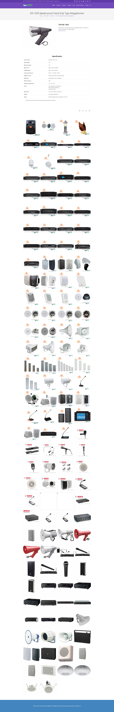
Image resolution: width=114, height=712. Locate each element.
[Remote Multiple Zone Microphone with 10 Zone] (48, 416)
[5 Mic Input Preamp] (82, 178)
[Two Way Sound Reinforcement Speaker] (31, 280)
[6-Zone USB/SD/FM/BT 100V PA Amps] (82, 212)
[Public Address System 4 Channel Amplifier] (82, 195)
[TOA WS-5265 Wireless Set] (82, 552)
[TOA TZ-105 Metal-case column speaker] (31, 585)
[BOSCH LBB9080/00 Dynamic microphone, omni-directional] (31, 467)
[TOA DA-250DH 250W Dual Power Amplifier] (65, 602)
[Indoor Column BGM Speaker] (31, 382)
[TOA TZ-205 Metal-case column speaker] (82, 569)
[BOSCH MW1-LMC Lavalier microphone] (82, 433)
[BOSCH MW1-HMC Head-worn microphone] (48, 450)
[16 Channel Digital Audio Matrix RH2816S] (65, 178)
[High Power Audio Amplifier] (48, 195)
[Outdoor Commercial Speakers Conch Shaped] (82, 127)
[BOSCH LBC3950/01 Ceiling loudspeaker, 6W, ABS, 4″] (31, 484)
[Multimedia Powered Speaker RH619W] (65, 399)
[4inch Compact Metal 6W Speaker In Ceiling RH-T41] (31, 331)
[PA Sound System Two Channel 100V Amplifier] (31, 212)
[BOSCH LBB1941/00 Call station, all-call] (65, 518)
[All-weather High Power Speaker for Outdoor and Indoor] (48, 365)
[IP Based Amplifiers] (48, 433)
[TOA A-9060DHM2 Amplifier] (48, 585)
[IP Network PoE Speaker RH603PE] (48, 127)
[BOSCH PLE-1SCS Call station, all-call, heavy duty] (82, 484)
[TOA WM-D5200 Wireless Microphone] (65, 569)
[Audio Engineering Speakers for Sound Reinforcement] (48, 263)
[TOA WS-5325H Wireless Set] (65, 552)
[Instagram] (85, 1)
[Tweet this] (82, 111)
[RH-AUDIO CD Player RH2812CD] (82, 144)
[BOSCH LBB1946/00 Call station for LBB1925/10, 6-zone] (48, 518)
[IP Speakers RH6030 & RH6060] (65, 416)
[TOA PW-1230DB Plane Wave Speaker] (82, 636)
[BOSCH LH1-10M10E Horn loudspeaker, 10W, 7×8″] (48, 467)
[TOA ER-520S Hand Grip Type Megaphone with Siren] (31, 552)
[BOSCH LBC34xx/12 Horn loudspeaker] (65, 467)
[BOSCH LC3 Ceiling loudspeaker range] (82, 467)
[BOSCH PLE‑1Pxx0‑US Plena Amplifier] (48, 501)
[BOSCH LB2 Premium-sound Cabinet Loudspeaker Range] (65, 484)
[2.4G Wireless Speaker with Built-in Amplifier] (48, 399)
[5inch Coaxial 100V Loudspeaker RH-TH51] (65, 314)
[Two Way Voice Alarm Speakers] (65, 263)
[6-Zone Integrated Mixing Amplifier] (31, 229)
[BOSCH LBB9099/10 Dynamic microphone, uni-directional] (82, 450)
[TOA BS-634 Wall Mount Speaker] (31, 670)
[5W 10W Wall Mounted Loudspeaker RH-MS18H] (31, 297)
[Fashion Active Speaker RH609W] (82, 399)
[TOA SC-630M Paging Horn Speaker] (82, 619)
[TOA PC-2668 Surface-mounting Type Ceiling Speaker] (65, 670)
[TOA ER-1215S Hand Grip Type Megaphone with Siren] (82, 535)
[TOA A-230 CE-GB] (48, 602)
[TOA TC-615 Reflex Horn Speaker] (31, 636)
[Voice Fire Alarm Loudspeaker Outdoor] (48, 348)
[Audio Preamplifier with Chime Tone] (31, 195)
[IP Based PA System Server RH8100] (82, 416)
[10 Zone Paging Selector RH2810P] (48, 178)
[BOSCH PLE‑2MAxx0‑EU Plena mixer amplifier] (65, 501)
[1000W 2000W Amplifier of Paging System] (48, 212)
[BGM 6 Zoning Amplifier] (65, 229)
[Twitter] (77, 1)
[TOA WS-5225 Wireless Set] (48, 569)
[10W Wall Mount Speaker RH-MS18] (48, 297)
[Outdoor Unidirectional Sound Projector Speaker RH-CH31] (65, 382)
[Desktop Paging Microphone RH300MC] (82, 382)
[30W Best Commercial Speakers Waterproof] (31, 348)
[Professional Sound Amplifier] (31, 144)
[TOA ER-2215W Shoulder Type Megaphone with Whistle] (48, 535)
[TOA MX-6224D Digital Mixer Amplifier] (48, 619)
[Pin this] (89, 111)
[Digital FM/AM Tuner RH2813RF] (65, 144)
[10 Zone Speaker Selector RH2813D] (82, 161)
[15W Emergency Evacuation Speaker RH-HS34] (82, 348)
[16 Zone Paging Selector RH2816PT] (31, 178)
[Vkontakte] (90, 1)
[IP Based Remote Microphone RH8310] (65, 433)
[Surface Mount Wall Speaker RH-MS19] (65, 280)
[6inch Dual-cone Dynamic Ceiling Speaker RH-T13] (48, 331)
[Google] (79, 1)
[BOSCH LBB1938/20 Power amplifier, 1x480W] (31, 518)
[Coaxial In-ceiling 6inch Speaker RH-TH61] (48, 314)
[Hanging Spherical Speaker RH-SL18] (48, 161)
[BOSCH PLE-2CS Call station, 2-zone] (31, 501)
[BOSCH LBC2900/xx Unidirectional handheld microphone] (65, 450)
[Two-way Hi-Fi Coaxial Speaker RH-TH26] (82, 314)
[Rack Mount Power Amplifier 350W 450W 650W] (65, 212)
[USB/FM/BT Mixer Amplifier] (82, 229)
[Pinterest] (88, 1)
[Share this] (79, 111)
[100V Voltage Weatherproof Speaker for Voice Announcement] (82, 365)
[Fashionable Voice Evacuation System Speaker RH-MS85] (82, 263)
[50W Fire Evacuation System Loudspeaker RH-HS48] (82, 331)
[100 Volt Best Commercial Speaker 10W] (48, 280)
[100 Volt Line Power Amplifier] (65, 195)
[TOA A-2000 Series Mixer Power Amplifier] (65, 619)
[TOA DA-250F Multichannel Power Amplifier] (82, 602)
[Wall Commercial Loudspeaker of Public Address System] (65, 297)
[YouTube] (83, 1)
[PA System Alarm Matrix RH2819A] (65, 161)
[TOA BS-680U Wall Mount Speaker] (48, 670)
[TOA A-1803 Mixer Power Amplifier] (31, 602)
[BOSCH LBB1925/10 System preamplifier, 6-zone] (82, 518)
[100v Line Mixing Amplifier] (31, 246)
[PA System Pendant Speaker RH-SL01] (31, 161)
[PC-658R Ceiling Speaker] (31, 687)
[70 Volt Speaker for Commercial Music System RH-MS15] (82, 280)
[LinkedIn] (81, 1)
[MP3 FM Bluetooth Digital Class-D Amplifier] (31, 263)
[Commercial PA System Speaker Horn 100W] (65, 331)
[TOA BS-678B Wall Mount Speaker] (48, 653)
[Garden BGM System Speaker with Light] (65, 127)
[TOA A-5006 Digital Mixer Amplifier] (31, 619)
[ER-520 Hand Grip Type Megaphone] (48, 552)
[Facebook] (75, 1)
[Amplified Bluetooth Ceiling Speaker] (31, 399)
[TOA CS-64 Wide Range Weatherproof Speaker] (48, 636)
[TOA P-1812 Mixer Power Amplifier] (82, 585)
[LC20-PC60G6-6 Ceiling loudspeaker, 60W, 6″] (48, 484)
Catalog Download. (62, 30)
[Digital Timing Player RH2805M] (48, 144)
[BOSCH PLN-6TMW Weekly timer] (82, 501)
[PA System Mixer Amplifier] (65, 246)
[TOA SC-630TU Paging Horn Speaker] (65, 636)
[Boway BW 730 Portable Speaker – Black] (31, 127)
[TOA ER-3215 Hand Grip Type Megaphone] (65, 535)
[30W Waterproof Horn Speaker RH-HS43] (65, 348)
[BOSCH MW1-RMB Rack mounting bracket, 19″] (31, 450)
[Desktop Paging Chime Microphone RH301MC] (31, 416)
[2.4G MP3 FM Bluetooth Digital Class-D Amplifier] (82, 246)
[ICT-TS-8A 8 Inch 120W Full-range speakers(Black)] (31, 569)
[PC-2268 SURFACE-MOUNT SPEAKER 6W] (82, 670)
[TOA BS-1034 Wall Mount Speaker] (82, 653)
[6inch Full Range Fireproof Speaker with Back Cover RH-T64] (82, 297)
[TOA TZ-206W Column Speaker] (31, 535)
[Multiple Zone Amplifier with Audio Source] (48, 229)
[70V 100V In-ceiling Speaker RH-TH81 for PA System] (31, 314)
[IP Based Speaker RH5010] (31, 433)
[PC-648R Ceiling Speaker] (48, 687)
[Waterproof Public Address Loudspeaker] (31, 365)
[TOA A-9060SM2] (65, 585)
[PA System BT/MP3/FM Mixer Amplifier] (48, 246)
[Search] (90, 5)
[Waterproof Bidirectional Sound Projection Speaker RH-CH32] (48, 382)
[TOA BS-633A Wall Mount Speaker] (65, 653)
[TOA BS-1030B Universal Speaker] (31, 653)
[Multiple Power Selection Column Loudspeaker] (65, 365)
